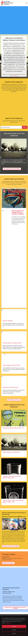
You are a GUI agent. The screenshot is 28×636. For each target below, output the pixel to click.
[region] (14, 625)
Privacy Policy (8, 622)
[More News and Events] (14, 400)
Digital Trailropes (8, 320)
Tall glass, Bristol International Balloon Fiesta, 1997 (12, 477)
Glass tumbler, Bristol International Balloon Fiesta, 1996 (13, 501)
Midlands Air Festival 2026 (10, 387)
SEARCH (24, 127)
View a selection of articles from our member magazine (18, 212)
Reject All (14, 633)
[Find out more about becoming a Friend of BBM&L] (14, 546)
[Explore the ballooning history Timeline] (14, 563)
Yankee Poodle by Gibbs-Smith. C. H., (14, 428)
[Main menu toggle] (26, 3)
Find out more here (13, 75)
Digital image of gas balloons (11, 452)
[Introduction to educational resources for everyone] (14, 608)
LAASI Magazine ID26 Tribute (11, 365)
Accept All (14, 626)
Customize (14, 630)
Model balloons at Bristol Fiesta (12, 343)
